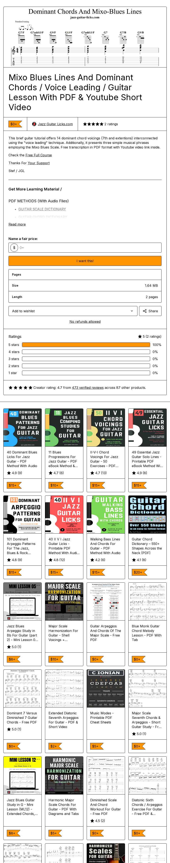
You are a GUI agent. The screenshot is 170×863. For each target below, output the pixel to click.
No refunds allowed (85, 321)
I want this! (85, 261)
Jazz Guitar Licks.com (55, 124)
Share (153, 311)
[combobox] (72, 311)
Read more (17, 224)
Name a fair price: (23, 239)
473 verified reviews (88, 388)
